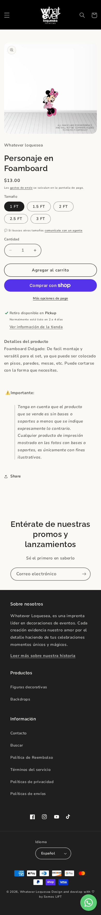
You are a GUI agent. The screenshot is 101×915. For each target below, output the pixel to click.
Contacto (18, 733)
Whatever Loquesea (35, 892)
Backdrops (20, 699)
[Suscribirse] (84, 574)
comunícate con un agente (64, 230)
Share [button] (15, 476)
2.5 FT (16, 218)
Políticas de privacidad (32, 781)
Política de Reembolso (31, 757)
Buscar (16, 745)
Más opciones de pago (50, 298)
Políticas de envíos (28, 793)
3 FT (40, 218)
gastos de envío (21, 188)
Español (48, 853)
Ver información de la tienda (36, 326)
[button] (7, 15)
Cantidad (11, 239)
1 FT (14, 206)
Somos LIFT (53, 897)
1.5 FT (39, 206)
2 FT (63, 206)
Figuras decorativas (28, 687)
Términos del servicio (30, 769)
